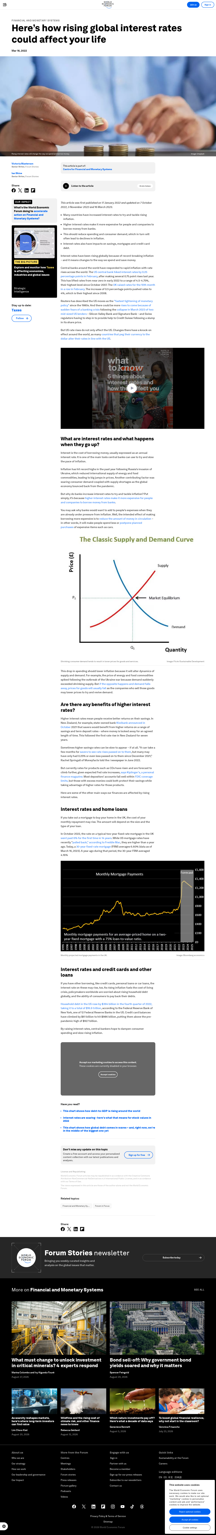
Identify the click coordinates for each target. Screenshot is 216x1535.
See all (199, 1289)
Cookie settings (190, 1527)
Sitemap (108, 1521)
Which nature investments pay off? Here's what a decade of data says (132, 1419)
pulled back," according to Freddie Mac (96, 842)
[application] (132, 388)
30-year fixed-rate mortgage (93, 846)
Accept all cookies (190, 1519)
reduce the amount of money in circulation (125, 518)
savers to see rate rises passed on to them (105, 751)
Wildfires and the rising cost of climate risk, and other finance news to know (80, 1421)
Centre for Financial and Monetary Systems (87, 169)
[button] (132, 388)
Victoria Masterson (22, 163)
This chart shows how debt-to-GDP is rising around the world (102, 1110)
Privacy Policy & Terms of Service (108, 1516)
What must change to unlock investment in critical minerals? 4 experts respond (56, 1362)
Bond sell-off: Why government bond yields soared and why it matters (150, 1362)
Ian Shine (17, 173)
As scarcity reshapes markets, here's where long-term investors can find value (33, 1421)
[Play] (66, 186)
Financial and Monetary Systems (36, 20)
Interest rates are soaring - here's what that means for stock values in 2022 (107, 1119)
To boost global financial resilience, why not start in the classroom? (181, 1419)
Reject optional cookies (190, 1512)
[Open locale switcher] (4, 1526)
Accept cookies (108, 1074)
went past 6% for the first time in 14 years (86, 838)
